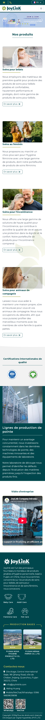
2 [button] (19, 23)
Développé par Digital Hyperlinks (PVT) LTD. (21, 718)
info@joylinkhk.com (16, 684)
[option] (22, 20)
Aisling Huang (13, 688)
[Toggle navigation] (41, 8)
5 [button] (27, 23)
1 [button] (17, 24)
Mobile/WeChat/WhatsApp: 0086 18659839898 (21, 694)
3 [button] (22, 23)
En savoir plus (10, 104)
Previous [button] (4, 20)
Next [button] (40, 20)
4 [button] (24, 23)
